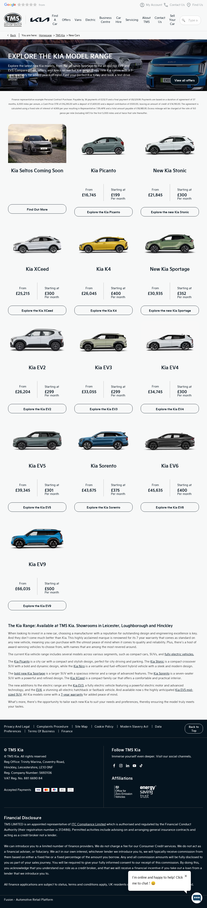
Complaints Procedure (53, 726)
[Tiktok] (141, 765)
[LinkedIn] (127, 765)
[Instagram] (120, 765)
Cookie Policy (104, 726)
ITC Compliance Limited (89, 824)
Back (13, 35)
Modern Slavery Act (134, 726)
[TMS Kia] (40, 20)
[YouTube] (134, 765)
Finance (67, 731)
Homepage (45, 35)
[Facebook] (114, 765)
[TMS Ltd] (13, 20)
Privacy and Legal (17, 726)
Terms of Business (41, 731)
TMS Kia (60, 35)
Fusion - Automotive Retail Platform (28, 900)
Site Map (81, 726)
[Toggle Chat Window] (197, 898)
